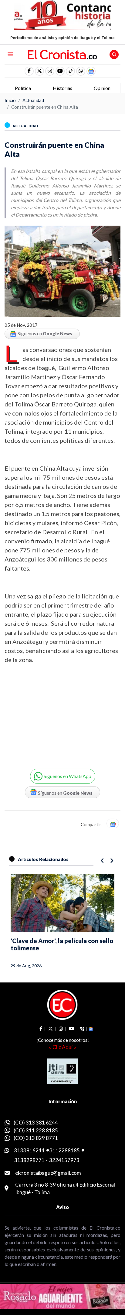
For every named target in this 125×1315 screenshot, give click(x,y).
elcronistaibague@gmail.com (48, 1173)
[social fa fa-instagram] (49, 71)
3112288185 (64, 1150)
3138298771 (29, 1160)
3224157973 (64, 1160)
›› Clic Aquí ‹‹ (62, 1047)
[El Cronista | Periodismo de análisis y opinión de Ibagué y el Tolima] (62, 54)
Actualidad (33, 100)
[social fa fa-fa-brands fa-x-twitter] (39, 71)
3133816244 (29, 1150)
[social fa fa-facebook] (29, 71)
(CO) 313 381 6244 (36, 1122)
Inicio (10, 100)
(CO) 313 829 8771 (36, 1138)
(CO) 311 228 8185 (36, 1130)
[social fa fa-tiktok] (70, 71)
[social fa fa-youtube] (60, 71)
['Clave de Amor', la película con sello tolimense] (62, 903)
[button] (80, 71)
